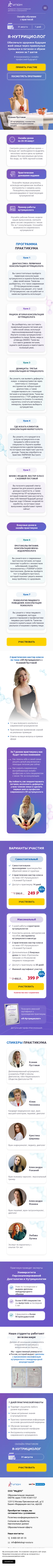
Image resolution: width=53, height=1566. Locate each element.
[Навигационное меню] (45, 8)
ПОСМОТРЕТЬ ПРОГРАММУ (26, 76)
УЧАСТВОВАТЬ (26, 642)
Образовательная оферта (20, 1527)
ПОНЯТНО (8, 1562)
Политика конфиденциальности (23, 1517)
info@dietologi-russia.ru (22, 1542)
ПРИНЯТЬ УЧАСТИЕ (26, 67)
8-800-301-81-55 (18, 1538)
